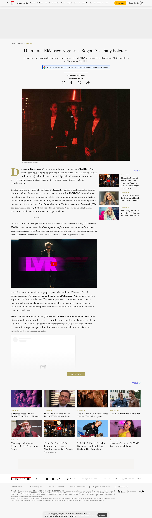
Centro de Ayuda (36, 487)
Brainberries (15, 410)
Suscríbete (120, 3)
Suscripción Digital (110, 479)
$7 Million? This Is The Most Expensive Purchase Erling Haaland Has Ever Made (91, 446)
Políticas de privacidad (56, 487)
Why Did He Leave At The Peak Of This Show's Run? (57, 415)
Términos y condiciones (78, 487)
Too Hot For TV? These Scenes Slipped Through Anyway (92, 415)
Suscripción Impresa (89, 479)
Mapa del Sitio (70, 479)
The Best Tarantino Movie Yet (125, 413)
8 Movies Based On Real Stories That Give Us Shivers (25, 415)
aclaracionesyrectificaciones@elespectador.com (26, 497)
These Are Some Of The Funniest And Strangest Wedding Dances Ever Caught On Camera (58, 447)
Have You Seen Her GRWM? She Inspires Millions (124, 445)
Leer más (76, 374)
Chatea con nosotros (133, 479)
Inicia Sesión (134, 3)
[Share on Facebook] (71, 83)
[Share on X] (79, 83)
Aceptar (102, 515)
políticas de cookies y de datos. (65, 516)
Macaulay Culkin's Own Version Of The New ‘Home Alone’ (24, 446)
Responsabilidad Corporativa (102, 487)
